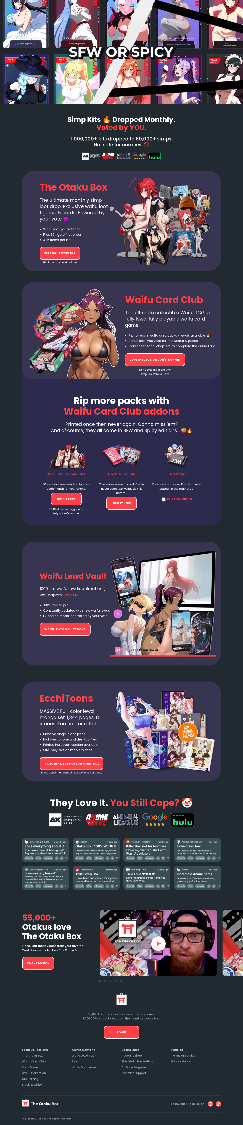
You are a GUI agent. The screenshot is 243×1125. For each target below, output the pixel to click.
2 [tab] (105, 981)
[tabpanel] (158, 943)
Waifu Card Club (34, 1061)
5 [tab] (121, 981)
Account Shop (132, 1056)
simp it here (66, 499)
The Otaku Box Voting (137, 1061)
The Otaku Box (32, 1056)
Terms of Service (183, 1056)
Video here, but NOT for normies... (65, 629)
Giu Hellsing (30, 1079)
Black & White (32, 1085)
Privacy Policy (181, 1061)
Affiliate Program (134, 1067)
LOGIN (121, 1032)
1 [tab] (99, 981)
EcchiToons (30, 1067)
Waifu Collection (34, 1073)
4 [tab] (115, 981)
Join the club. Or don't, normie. (155, 359)
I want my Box (38, 963)
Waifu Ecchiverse (84, 1067)
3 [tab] (110, 981)
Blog (75, 1061)
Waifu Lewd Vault (84, 1056)
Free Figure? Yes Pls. (60, 253)
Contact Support (134, 1073)
